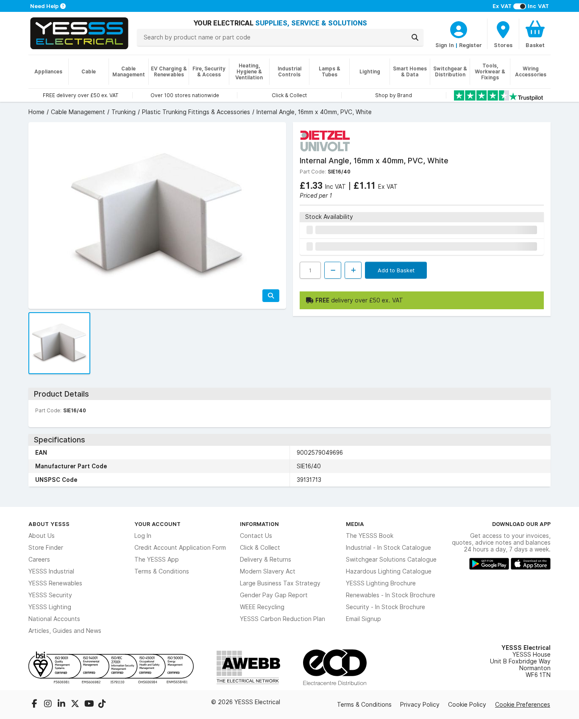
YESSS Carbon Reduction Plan (282, 618)
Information (259, 523)
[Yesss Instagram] (49, 704)
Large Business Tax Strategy (280, 583)
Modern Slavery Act (267, 571)
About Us (41, 535)
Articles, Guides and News (64, 630)
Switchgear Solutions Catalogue (391, 559)
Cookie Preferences (522, 704)
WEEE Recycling (262, 607)
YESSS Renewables (55, 583)
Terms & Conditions (161, 571)
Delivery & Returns (265, 559)
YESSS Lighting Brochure (381, 583)
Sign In (444, 45)
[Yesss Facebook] (35, 704)
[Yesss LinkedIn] (62, 704)
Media (355, 523)
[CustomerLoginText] (458, 28)
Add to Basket (396, 270)
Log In (142, 535)
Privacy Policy (420, 704)
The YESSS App (156, 559)
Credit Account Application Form (180, 547)
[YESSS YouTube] (89, 704)
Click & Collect (260, 547)
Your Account (157, 523)
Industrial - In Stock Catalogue (388, 547)
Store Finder (45, 547)
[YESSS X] (76, 704)
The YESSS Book (369, 535)
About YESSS (49, 523)
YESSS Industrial (51, 571)
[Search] (414, 37)
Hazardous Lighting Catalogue (388, 571)
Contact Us (256, 535)
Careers (39, 559)
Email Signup (363, 618)
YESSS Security (50, 595)
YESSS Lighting (49, 607)
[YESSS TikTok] (102, 704)
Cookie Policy (467, 704)
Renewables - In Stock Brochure (390, 595)
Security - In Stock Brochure (385, 607)
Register (470, 45)
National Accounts (54, 618)
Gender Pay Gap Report (274, 595)
